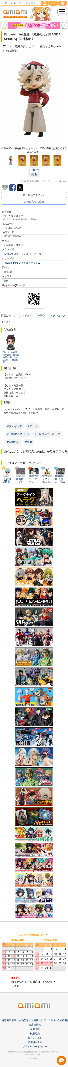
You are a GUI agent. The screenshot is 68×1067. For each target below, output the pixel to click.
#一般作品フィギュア (47, 434)
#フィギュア (14, 426)
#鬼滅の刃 (13, 441)
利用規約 (35, 1033)
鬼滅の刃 (8, 271)
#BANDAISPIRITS (18, 434)
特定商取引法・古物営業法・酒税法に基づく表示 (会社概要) (35, 1020)
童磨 (6, 280)
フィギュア (25, 315)
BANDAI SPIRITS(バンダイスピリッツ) (25, 253)
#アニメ (32, 426)
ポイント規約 (34, 1037)
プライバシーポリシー (34, 1046)
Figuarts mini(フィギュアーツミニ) (22, 262)
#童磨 (28, 441)
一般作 (41, 315)
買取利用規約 (34, 1042)
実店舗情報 (35, 1024)
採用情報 (35, 1029)
